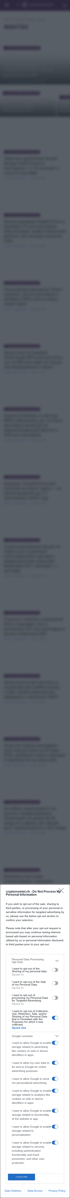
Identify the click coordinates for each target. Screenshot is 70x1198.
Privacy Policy (57, 1190)
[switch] (55, 970)
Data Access (35, 1190)
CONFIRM (21, 1177)
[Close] (62, 891)
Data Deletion (13, 1190)
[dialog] (35, 1041)
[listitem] (35, 960)
